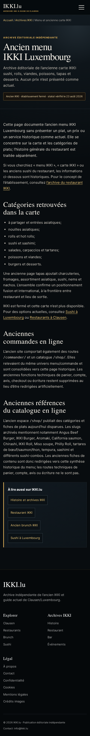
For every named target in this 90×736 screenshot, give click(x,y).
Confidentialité (13, 680)
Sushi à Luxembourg (25, 538)
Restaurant (55, 630)
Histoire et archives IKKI (28, 500)
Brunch (8, 637)
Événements (57, 644)
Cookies (9, 687)
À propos (9, 666)
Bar (50, 637)
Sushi (7, 644)
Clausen (9, 623)
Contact (9, 673)
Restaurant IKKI (21, 512)
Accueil (8, 20)
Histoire (53, 623)
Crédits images (14, 701)
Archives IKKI (23, 20)
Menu (81, 7)
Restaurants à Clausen (48, 317)
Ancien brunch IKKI (24, 525)
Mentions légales (15, 694)
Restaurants (12, 630)
